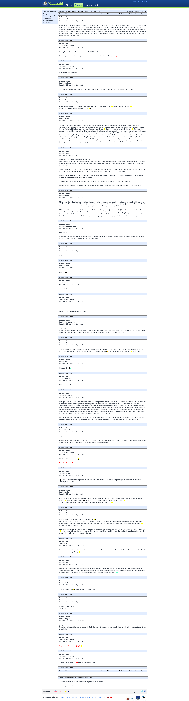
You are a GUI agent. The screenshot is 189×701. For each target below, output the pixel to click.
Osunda (72, 40)
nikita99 (67, 153)
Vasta (66, 40)
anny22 (67, 619)
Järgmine (143, 11)
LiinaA (66, 266)
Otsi (99, 11)
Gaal (66, 583)
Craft (66, 543)
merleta (67, 249)
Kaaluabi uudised (49, 11)
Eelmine (136, 11)
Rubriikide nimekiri (70, 11)
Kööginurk (47, 14)
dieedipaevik (69, 45)
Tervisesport (47, 18)
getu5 (66, 343)
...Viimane (136, 14)
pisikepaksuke (69, 322)
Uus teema (93, 11)
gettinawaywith (70, 226)
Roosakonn (68, 430)
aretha (66, 19)
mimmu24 (68, 395)
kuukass (67, 83)
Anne (66, 600)
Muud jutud (47, 22)
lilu (65, 100)
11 (131, 14)
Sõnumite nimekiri (83, 11)
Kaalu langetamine (50, 16)
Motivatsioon (48, 20)
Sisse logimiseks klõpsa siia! (69, 686)
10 (129, 14)
